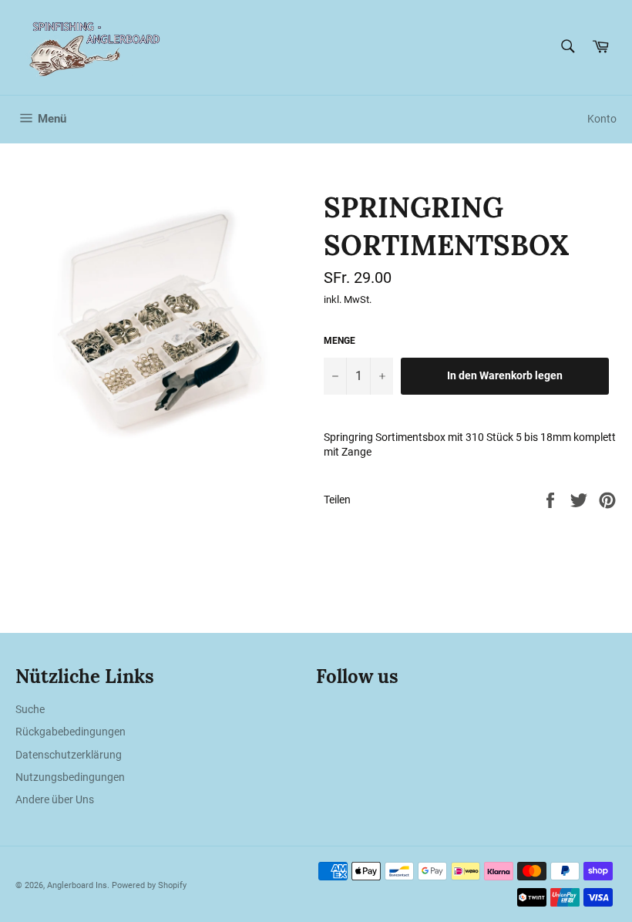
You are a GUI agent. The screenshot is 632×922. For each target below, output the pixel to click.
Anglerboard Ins (77, 885)
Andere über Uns (54, 799)
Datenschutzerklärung (68, 755)
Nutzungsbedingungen (70, 777)
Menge (339, 340)
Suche (30, 709)
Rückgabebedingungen (70, 731)
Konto (602, 119)
